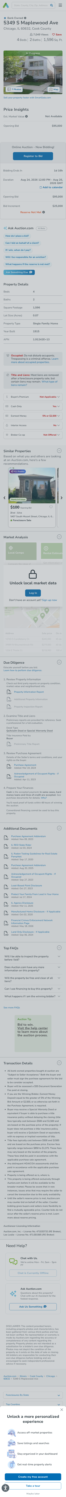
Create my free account (33, 1477)
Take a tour (33, 1486)
